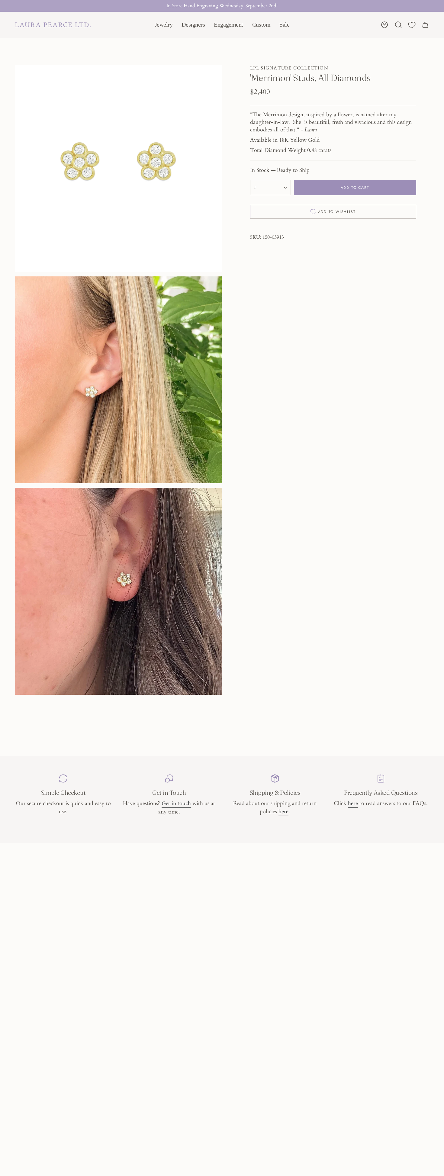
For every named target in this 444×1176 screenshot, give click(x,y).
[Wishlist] (411, 24)
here (283, 811)
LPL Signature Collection (289, 68)
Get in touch (176, 803)
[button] (163, 24)
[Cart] (425, 25)
